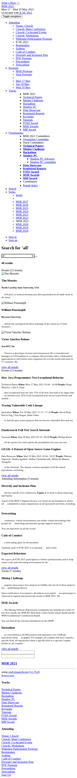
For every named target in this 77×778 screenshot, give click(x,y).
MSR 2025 (22, 208)
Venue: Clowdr (24, 25)
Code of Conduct (25, 51)
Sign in (13, 236)
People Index (30, 185)
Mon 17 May (23, 81)
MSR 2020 (22, 224)
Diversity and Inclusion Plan (32, 55)
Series (19, 195)
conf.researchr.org (18, 672)
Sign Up (6, 774)
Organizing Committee (36, 139)
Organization (16, 132)
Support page (7, 675)
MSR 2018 (22, 230)
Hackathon (29, 103)
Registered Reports (33, 113)
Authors (20, 48)
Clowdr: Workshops (27, 35)
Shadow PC (30, 106)
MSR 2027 (22, 201)
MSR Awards (30, 126)
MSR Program (24, 71)
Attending (14, 22)
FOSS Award (30, 123)
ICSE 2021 (26, 12)
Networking (22, 64)
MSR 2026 (22, 204)
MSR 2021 (9, 663)
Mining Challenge (33, 100)
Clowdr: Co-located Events (31, 32)
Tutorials (28, 119)
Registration (22, 45)
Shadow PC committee (43, 162)
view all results (9, 367)
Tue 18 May (23, 84)
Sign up (13, 240)
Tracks (12, 90)
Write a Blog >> (10, 3)
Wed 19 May (23, 87)
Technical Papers (32, 97)
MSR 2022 (22, 217)
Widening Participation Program (34, 38)
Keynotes (28, 116)
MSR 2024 (22, 211)
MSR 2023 (22, 214)
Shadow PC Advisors (42, 158)
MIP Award (29, 129)
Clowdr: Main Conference (30, 29)
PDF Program (24, 58)
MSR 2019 (22, 227)
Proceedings (23, 61)
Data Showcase (31, 110)
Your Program (24, 74)
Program (13, 68)
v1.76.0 (34, 672)
